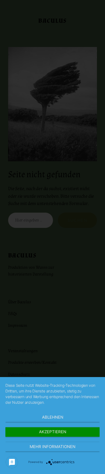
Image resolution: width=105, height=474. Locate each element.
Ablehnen (52, 417)
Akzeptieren (52, 431)
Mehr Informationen (52, 446)
